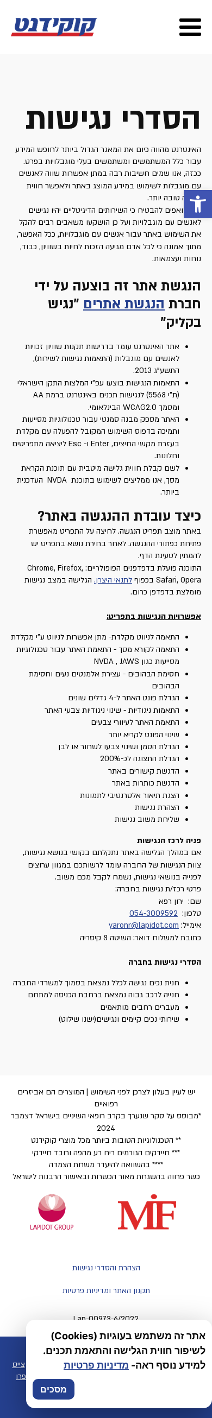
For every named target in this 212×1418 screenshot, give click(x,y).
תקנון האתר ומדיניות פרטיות (106, 1291)
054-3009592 (153, 913)
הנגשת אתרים (124, 304)
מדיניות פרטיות (96, 1365)
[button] (198, 204)
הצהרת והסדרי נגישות (106, 1268)
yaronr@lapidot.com (144, 925)
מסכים (53, 1389)
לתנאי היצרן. (113, 580)
